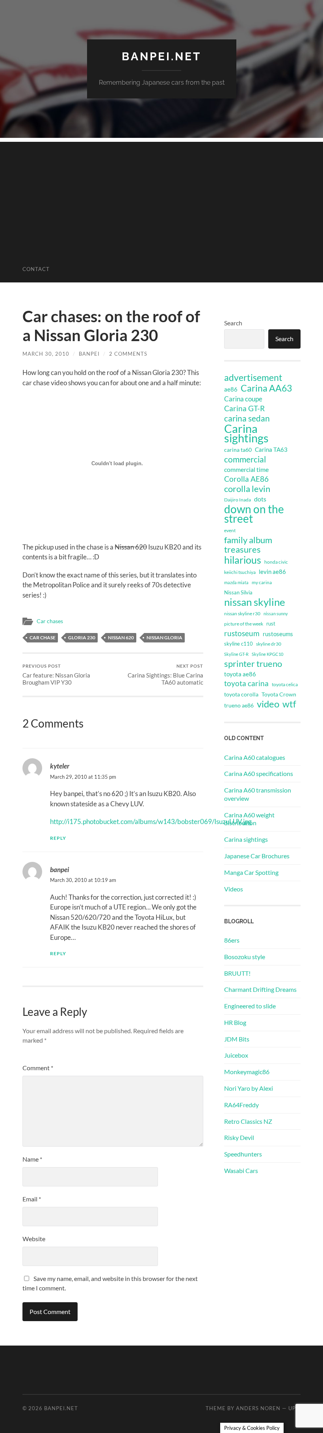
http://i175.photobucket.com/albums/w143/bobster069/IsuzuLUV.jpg (151, 821)
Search (233, 323)
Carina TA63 (271, 449)
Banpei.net (161, 56)
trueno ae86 (239, 705)
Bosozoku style (244, 956)
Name (32, 1159)
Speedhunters (243, 1154)
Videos (233, 889)
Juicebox (236, 1055)
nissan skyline (254, 602)
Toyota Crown (279, 694)
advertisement (253, 377)
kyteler (59, 766)
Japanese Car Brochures (257, 855)
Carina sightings (246, 433)
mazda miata (236, 582)
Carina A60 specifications (258, 773)
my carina (262, 582)
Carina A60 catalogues (254, 757)
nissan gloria (164, 637)
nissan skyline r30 (242, 613)
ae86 (231, 389)
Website (33, 1238)
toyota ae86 (240, 674)
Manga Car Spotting (251, 872)
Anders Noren (258, 1408)
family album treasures (248, 544)
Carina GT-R (244, 408)
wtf (289, 704)
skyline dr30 (268, 644)
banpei (89, 354)
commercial (245, 459)
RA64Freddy (241, 1104)
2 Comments (128, 354)
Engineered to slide (250, 1006)
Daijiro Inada (237, 500)
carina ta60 (238, 449)
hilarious (242, 559)
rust (270, 623)
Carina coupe (243, 399)
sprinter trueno (253, 663)
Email (31, 1199)
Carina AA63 (266, 388)
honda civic (276, 562)
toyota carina (246, 683)
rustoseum (242, 633)
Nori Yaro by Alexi (248, 1088)
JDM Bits (236, 1039)
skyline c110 (238, 643)
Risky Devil (239, 1137)
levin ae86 (272, 571)
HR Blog (235, 1022)
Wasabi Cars (241, 1170)
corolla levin (247, 489)
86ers (231, 940)
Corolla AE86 (246, 478)
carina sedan (247, 418)
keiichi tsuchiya (240, 572)
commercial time (246, 469)
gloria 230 (81, 637)
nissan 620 (121, 637)
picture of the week (243, 623)
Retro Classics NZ (248, 1121)
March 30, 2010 (45, 354)
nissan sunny (276, 613)
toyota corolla (241, 694)
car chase (43, 637)
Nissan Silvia (238, 592)
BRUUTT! (237, 973)
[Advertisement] (161, 197)
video (268, 704)
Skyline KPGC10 (267, 654)
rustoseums (278, 633)
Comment (37, 1067)
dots (260, 499)
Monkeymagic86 (246, 1071)
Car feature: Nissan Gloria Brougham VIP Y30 (56, 674)
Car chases (50, 621)
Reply (58, 838)
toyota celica (285, 684)
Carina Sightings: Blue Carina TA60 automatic (165, 674)
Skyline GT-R (236, 654)
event (230, 530)
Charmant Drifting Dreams (260, 989)
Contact (36, 269)
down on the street (254, 514)
